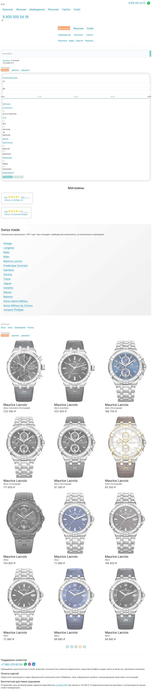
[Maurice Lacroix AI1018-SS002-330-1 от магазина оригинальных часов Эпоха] (26, 447)
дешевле (25, 70)
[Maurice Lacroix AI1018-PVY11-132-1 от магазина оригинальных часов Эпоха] (128, 447)
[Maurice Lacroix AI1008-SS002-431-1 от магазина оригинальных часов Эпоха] (77, 523)
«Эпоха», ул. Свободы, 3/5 (17, 198)
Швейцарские (64, 35)
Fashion (89, 35)
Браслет (79, 41)
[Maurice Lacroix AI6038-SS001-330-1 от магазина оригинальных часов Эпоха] (26, 371)
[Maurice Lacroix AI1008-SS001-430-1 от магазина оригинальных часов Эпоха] (77, 599)
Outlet (90, 28)
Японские (78, 35)
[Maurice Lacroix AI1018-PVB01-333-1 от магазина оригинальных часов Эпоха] (26, 523)
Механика (62, 41)
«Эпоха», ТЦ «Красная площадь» (16, 213)
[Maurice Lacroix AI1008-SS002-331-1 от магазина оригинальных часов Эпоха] (26, 599)
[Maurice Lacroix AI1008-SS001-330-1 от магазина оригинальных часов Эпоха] (128, 599)
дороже (15, 70)
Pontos (31, 327)
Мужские (64, 28)
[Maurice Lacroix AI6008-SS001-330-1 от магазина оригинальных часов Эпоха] (77, 371)
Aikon (3, 327)
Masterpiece (20, 327)
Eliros (10, 327)
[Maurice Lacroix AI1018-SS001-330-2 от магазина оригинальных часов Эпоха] (77, 447)
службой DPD (61, 685)
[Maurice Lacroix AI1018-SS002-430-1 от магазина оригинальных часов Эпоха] (128, 371)
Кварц (71, 41)
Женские (78, 28)
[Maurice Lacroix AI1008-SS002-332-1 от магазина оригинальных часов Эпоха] (128, 523)
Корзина (6, 60)
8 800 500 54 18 (16, 17)
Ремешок (89, 41)
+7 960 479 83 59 (11, 664)
